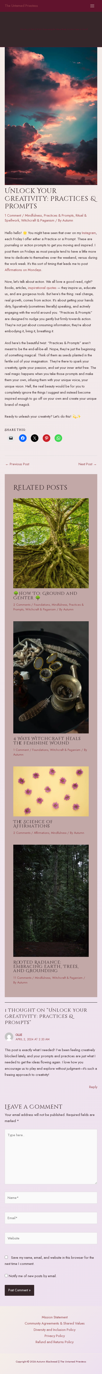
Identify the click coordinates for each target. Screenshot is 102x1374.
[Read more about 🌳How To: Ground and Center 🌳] (50, 542)
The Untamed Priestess (21, 5)
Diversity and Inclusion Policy (54, 1329)
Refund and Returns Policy (55, 1341)
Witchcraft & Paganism (37, 220)
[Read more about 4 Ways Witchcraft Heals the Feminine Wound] (50, 676)
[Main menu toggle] (92, 6)
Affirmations (41, 833)
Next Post (88, 464)
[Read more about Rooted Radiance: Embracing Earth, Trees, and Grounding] (50, 900)
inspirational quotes (42, 287)
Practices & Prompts (59, 215)
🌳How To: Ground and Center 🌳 (45, 596)
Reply (93, 1086)
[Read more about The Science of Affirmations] (50, 791)
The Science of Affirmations (33, 824)
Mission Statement (55, 1317)
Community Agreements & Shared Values (55, 1323)
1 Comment (13, 215)
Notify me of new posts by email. (33, 1275)
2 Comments (21, 604)
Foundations (42, 604)
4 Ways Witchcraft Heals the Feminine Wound (47, 741)
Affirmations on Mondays (23, 269)
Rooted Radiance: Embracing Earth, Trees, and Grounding (46, 966)
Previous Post (17, 464)
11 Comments (22, 977)
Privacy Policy (55, 1335)
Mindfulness (33, 215)
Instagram (88, 232)
